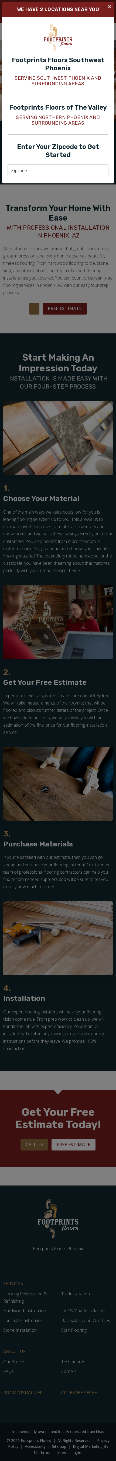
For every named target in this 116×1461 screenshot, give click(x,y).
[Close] (109, 6)
